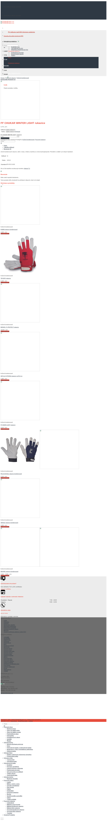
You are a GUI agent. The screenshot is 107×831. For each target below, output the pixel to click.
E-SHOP (6, 51)
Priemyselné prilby (12, 756)
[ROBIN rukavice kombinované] (20, 224)
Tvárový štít (10, 760)
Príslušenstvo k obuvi (13, 737)
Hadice (13, 55)
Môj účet (6, 630)
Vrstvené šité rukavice (14, 811)
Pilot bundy (10, 787)
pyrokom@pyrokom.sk (7, 693)
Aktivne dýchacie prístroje (15, 744)
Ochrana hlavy (8, 650)
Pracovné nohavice (12, 792)
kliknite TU (27, 168)
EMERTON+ (7, 640)
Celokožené (10, 803)
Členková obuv (11, 729)
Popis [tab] (5, 145)
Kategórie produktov (10, 41)
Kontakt (6, 65)
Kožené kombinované (23, 78)
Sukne (9, 798)
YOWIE (6, 671)
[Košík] (51, 184)
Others (5, 657)
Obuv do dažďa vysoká (14, 732)
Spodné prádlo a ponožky (14, 796)
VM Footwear (7, 669)
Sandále (9, 739)
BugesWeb (14, 721)
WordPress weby (22, 721)
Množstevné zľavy (9, 10)
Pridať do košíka (5, 138)
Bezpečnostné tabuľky (17, 54)
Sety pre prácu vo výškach (15, 772)
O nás (5, 59)
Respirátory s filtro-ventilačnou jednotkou (20, 749)
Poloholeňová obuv (13, 734)
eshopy (31, 721)
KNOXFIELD (7, 643)
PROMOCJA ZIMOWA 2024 (11, 664)
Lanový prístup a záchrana (15, 768)
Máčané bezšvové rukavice (15, 806)
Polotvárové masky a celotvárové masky (19, 748)
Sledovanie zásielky (9, 625)
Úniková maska (11, 751)
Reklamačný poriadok (10, 627)
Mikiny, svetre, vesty (13, 784)
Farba (3, 131)
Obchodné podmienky (10, 626)
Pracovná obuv (8, 658)
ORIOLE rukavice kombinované (9, 522)
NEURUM (6, 647)
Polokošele (10, 791)
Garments (6, 641)
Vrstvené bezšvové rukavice (15, 810)
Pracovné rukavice (11, 78)
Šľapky (9, 741)
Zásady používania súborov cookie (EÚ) (15, 632)
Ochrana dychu (8, 648)
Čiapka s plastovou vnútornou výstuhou (19, 754)
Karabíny (9, 765)
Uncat (5, 668)
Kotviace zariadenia (13, 766)
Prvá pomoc (7, 665)
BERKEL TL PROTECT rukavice (10, 327)
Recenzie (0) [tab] (7, 149)
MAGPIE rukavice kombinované (9, 571)
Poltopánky (10, 735)
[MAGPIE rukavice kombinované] (40, 566)
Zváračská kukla (12, 761)
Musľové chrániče (12, 779)
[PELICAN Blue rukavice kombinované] (40, 468)
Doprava (6, 623)
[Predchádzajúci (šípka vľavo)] (1, 819)
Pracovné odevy (8, 659)
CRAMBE (6, 637)
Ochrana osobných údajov (11, 629)
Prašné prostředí (8, 662)
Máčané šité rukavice (13, 808)
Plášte (9, 789)
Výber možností (5, 233)
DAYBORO (7, 638)
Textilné (9, 813)
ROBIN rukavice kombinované (9, 229)
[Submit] (4, 47)
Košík (5, 620)
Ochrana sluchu (8, 652)
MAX (5, 644)
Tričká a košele (11, 799)
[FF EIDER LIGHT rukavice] (20, 419)
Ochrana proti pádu (9, 651)
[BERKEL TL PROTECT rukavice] (20, 322)
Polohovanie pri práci (13, 770)
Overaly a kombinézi (13, 785)
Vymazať (17, 131)
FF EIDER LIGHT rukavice (8, 425)
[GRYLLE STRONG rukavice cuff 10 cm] (20, 370)
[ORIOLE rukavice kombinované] (20, 517)
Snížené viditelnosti (9, 667)
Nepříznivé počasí (9, 645)
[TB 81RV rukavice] (20, 273)
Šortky (9, 794)
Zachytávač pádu (12, 775)
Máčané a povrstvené (13, 804)
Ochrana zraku (8, 654)
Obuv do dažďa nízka (13, 730)
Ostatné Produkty (8, 655)
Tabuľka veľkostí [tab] (9, 147)
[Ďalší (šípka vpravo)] (2, 819)
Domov (3, 78)
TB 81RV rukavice (6, 278)
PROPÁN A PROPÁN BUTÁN (19, 50)
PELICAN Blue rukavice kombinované (11, 473)
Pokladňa (6, 622)
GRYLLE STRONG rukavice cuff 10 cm (11, 376)
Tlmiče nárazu (11, 773)
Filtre (8, 746)
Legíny (9, 782)
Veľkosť (3, 130)
